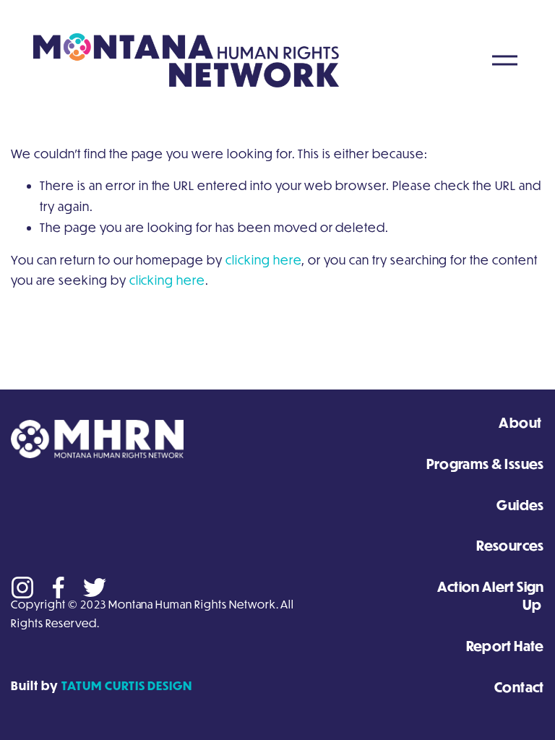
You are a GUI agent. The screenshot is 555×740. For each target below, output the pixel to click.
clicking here (263, 259)
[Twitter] (94, 587)
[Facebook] (58, 587)
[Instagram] (22, 587)
